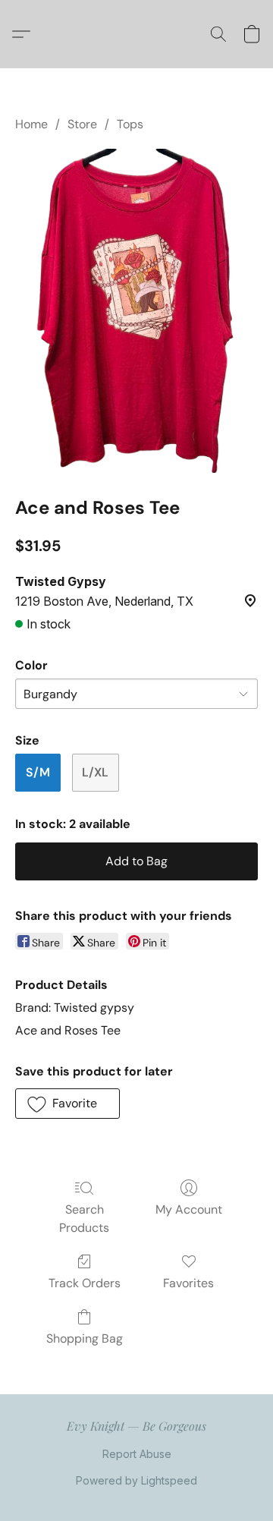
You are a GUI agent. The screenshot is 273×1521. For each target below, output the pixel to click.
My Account (188, 1209)
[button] (25, 34)
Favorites (188, 1283)
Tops (130, 124)
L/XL (95, 772)
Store (82, 124)
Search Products (84, 1218)
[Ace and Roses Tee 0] (136, 310)
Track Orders (85, 1283)
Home (31, 124)
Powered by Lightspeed (136, 1480)
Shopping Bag (84, 1338)
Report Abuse (136, 1453)
